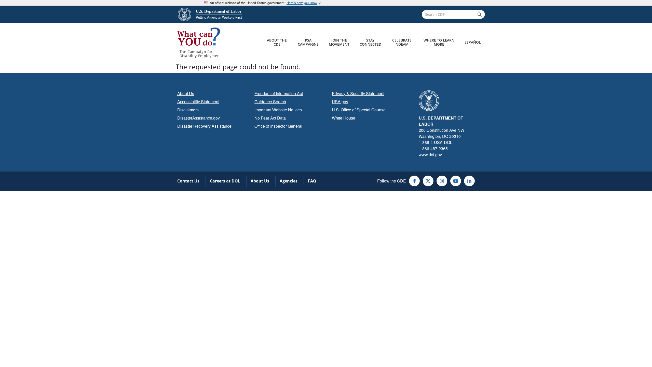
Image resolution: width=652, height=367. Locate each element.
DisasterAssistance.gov (198, 118)
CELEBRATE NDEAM (402, 42)
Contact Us (188, 181)
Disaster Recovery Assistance (204, 126)
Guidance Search (270, 101)
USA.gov (340, 101)
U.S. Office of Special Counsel (359, 110)
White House (343, 118)
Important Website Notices (278, 110)
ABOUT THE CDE (277, 42)
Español (473, 42)
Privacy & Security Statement (358, 93)
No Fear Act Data (270, 118)
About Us (185, 93)
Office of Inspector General (278, 126)
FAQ (312, 181)
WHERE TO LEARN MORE (439, 42)
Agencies (288, 181)
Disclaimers (188, 110)
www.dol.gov (430, 155)
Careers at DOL (225, 181)
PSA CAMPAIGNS (308, 42)
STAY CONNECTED (370, 42)
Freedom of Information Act (278, 93)
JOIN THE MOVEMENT (339, 42)
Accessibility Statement (198, 101)
